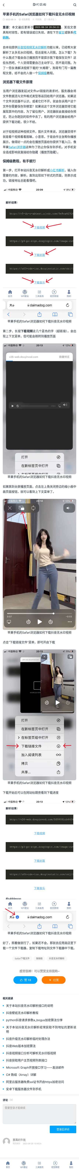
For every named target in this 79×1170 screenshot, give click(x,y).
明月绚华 (16, 1143)
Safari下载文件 (22, 958)
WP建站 (23, 1164)
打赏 (54, 980)
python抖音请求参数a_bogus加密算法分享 (34, 1020)
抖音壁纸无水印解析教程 (22, 1013)
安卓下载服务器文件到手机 (23, 1089)
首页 (8, 1164)
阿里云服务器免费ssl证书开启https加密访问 (35, 1082)
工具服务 (39, 1164)
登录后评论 (63, 1129)
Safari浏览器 (17, 147)
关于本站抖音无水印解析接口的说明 (29, 1005)
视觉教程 (55, 1164)
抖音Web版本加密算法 (21, 1046)
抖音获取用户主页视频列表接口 (26, 1060)
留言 (61, 32)
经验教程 (26, 19)
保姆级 (42, 73)
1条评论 (50, 19)
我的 (71, 1164)
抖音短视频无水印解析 (32, 47)
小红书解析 (57, 170)
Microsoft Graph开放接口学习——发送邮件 (35, 1067)
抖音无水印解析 (56, 958)
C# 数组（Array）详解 (21, 1074)
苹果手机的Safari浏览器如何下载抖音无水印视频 (39, 14)
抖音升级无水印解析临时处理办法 (28, 1038)
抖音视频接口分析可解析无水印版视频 (31, 1053)
